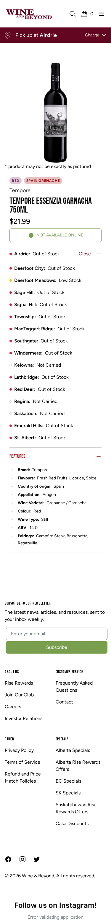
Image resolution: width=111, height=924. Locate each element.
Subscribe (56, 647)
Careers (13, 706)
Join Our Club (19, 695)
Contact (64, 702)
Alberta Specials (73, 750)
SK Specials (68, 793)
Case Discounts (72, 823)
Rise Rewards (19, 683)
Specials (62, 739)
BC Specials (68, 781)
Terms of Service (22, 762)
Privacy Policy (19, 750)
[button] (101, 14)
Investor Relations (23, 718)
